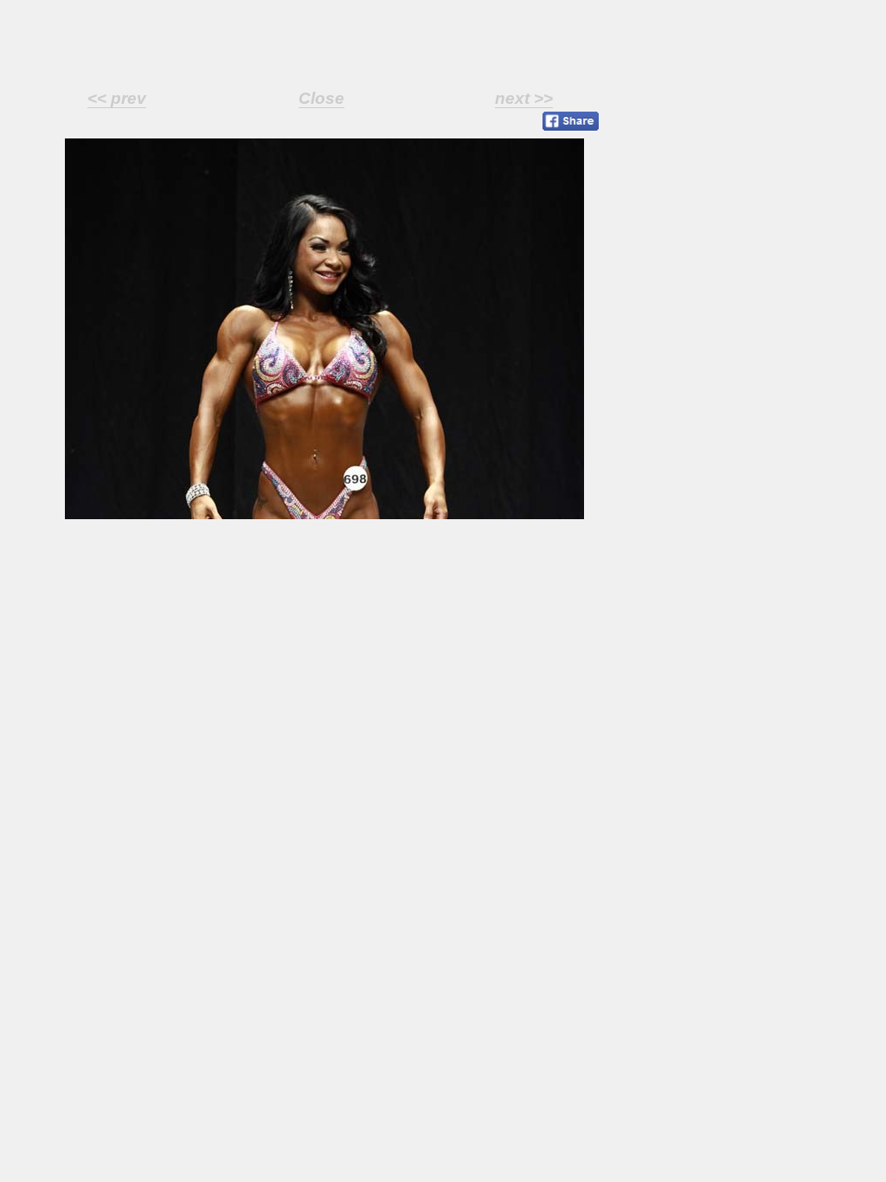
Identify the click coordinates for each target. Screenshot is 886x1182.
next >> (524, 98)
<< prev (116, 98)
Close (321, 98)
